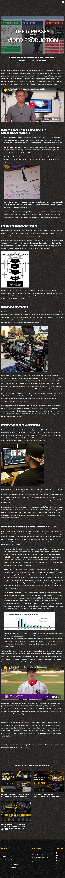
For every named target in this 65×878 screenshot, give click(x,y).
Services (13, 853)
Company (3, 856)
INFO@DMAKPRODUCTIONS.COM (40, 857)
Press (12, 859)
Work (2, 853)
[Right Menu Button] (63, 2)
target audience (25, 150)
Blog (2, 866)
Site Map (13, 867)
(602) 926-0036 (36, 861)
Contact (13, 856)
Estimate (3, 863)
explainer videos (17, 636)
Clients (3, 859)
